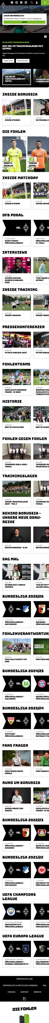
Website (37, 992)
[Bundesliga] (24, 999)
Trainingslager (22, 61)
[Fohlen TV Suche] (32, 2)
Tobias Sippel (8, 61)
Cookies (11, 992)
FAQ (44, 985)
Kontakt (25, 992)
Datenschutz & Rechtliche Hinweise (20, 985)
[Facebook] (12, 2)
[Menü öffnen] (45, 2)
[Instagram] (21, 2)
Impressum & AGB (24, 979)
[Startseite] (3, 5)
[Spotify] (26, 2)
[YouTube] (16, 2)
